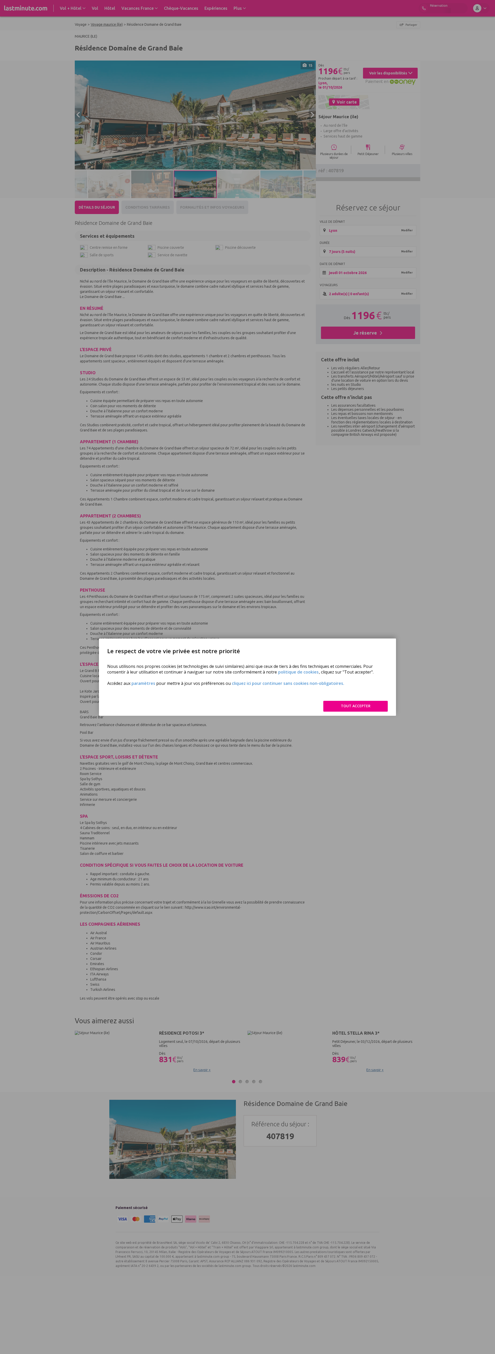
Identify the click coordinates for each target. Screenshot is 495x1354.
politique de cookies (298, 672)
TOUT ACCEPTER (355, 705)
